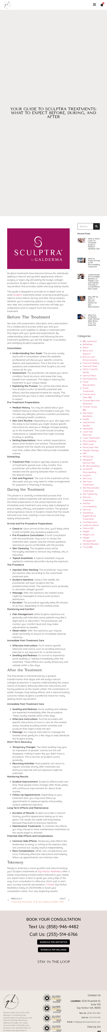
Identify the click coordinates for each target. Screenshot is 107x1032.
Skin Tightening (90, 494)
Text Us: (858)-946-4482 (53, 926)
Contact (50, 884)
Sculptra (17, 294)
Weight (86, 531)
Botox (85, 347)
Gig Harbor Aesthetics (49, 871)
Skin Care (87, 478)
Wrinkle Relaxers (91, 544)
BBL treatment (90, 341)
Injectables (88, 428)
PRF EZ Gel (88, 456)
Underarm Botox (91, 525)
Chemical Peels (90, 366)
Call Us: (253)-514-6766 (53, 934)
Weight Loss (88, 534)
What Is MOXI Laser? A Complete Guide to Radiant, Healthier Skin (94, 244)
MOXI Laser (88, 444)
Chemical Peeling (91, 363)
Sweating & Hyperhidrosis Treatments (89, 515)
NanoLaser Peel (90, 447)
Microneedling (89, 441)
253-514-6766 (95, 1017)
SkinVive (87, 509)
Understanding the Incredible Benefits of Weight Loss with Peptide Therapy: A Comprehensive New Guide (95, 282)
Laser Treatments (91, 438)
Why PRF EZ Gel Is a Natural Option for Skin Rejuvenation (93, 302)
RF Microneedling (91, 466)
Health (86, 419)
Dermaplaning (90, 378)
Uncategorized (90, 522)
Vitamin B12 (88, 528)
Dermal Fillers (89, 375)
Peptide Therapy (91, 450)
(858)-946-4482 (93, 1013)
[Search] (96, 226)
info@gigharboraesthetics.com (87, 1022)
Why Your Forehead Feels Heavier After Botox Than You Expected (94, 320)
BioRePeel (88, 344)
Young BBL (88, 547)
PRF (85, 453)
